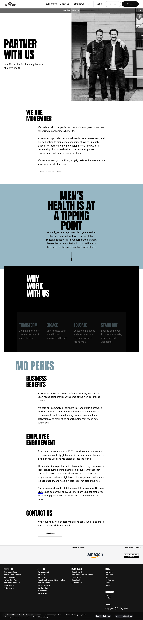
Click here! (107, 608)
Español (67, 10)
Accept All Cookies (124, 616)
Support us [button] (51, 4)
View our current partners (51, 172)
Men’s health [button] (79, 4)
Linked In (126, 608)
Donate (130, 4)
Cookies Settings (103, 616)
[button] (90, 4)
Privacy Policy (43, 617)
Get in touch (50, 533)
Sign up (113, 4)
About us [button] (64, 4)
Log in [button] (99, 4)
